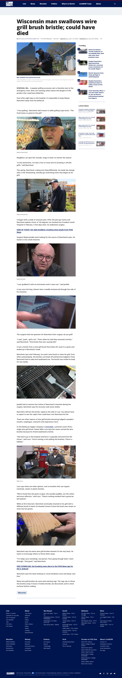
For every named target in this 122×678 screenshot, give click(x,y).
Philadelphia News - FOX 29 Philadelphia (51, 618)
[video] (100, 111)
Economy (27, 642)
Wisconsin (56, 39)
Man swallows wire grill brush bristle (28, 77)
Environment (9, 648)
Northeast (48, 611)
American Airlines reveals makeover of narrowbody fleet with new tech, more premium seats (96, 53)
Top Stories (28, 613)
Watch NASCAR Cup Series (89, 650)
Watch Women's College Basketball (88, 658)
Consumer (28, 648)
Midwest (84, 611)
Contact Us (103, 642)
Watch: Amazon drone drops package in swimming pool (96, 75)
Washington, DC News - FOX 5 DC (50, 621)
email (114, 673)
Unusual (64, 644)
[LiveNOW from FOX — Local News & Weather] (12, 4)
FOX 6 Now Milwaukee (46, 39)
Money (27, 639)
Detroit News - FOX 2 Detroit (87, 618)
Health (27, 628)
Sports (27, 626)
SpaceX (46, 644)
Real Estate (28, 650)
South (64, 611)
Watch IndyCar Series (87, 652)
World (26, 617)
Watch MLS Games (86, 664)
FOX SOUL (9, 624)
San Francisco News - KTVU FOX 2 (106, 621)
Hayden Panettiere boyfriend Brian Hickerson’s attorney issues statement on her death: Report (96, 65)
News (27, 611)
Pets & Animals (66, 646)
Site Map (102, 650)
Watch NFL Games (86, 642)
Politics (27, 620)
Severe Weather (10, 644)
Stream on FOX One (89, 639)
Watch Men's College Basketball (87, 655)
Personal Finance (30, 646)
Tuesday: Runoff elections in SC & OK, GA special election (86, 142)
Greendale (49, 427)
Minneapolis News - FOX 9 (89, 621)
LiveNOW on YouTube (12, 615)
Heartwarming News (68, 642)
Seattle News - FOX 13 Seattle (106, 625)
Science (46, 639)
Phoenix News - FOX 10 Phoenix (107, 614)
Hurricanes (9, 646)
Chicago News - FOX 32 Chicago (88, 614)
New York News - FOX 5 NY (51, 614)
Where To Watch (11, 613)
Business (27, 644)
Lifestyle (27, 630)
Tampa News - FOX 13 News (69, 621)
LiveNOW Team (104, 646)
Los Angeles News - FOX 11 (107, 618)
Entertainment (29, 632)
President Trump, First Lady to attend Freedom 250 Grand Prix (87, 134)
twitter (111, 673)
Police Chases (29, 624)
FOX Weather (10, 620)
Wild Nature (47, 648)
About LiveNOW (106, 639)
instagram (107, 673)
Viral (64, 639)
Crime (26, 622)
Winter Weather (10, 642)
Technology (47, 646)
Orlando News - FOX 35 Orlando (69, 618)
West (102, 611)
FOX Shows (9, 626)
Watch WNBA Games (87, 661)
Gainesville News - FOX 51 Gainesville (70, 625)
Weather (9, 639)
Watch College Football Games (88, 644)
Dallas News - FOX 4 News (70, 628)
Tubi (7, 622)
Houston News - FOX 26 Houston (69, 631)
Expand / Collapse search (115, 3)
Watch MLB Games (87, 648)
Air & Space (47, 642)
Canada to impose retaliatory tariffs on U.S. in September (87, 110)
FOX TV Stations (10, 617)
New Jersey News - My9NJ (51, 624)
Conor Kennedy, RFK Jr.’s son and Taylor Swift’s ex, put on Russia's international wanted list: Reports (97, 94)
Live (7, 611)
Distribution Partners (106, 644)
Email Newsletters (105, 648)
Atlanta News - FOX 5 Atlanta (68, 614)
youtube (100, 673)
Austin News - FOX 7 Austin (70, 634)
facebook (103, 673)
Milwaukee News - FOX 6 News (88, 623)
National (27, 615)
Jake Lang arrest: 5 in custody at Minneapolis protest (87, 117)
